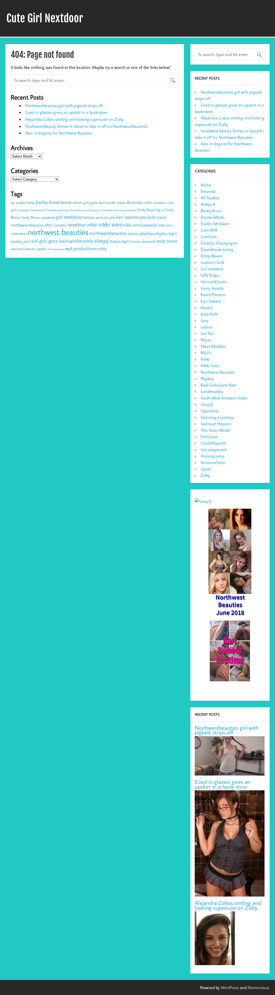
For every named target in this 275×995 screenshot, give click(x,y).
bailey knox (47, 202)
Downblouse (36, 210)
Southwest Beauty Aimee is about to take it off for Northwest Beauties (86, 126)
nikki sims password (140, 225)
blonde (66, 202)
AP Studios (210, 197)
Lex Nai (207, 333)
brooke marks (116, 202)
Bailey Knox (211, 210)
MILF (49, 225)
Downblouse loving (56, 210)
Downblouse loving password (118, 210)
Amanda (208, 191)
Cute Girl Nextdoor (44, 18)
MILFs (206, 352)
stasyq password (143, 241)
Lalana (206, 327)
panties (133, 233)
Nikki (205, 359)
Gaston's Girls (212, 262)
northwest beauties (58, 232)
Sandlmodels (212, 391)
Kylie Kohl (209, 314)
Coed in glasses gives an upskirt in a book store (66, 112)
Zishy (205, 475)
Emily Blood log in (150, 209)
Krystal (206, 307)
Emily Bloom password (38, 217)
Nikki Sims (210, 365)
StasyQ (207, 404)
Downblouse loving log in (85, 210)
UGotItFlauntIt (213, 443)
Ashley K (208, 204)
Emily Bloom (211, 256)
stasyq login (120, 241)
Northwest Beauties (218, 372)
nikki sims (110, 224)
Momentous (258, 987)
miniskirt (60, 225)
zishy (102, 248)
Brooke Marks (213, 217)
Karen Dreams (213, 294)
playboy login (165, 233)
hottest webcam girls (99, 217)
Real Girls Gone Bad (218, 385)
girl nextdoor (69, 217)
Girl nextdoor (212, 268)
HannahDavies (214, 281)
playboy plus (20, 241)
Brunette (134, 202)
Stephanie (210, 410)
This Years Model (215, 430)
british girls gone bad (88, 202)
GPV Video (210, 275)
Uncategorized (213, 449)
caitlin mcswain (154, 202)
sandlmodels (80, 241)
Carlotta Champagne (219, 243)
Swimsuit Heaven (216, 423)
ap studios (18, 202)
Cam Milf (209, 230)
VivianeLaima (56, 249)
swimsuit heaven (23, 248)
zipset (206, 469)
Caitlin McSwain (215, 223)
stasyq (101, 240)
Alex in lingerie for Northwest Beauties (59, 133)
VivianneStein (213, 462)
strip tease (166, 241)
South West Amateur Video (224, 398)
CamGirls (209, 236)
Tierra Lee (209, 436)
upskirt (42, 248)
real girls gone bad (48, 241)
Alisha (206, 184)
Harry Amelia (212, 288)
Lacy (204, 320)
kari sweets (127, 217)
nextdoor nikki (82, 224)
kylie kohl (147, 217)
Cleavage (23, 210)
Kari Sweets (211, 301)
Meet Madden (213, 346)
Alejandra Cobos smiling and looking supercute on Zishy (74, 119)
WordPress (230, 987)
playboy (146, 233)
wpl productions (81, 248)
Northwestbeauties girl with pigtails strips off (64, 105)
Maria (206, 339)
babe (31, 202)
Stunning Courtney (217, 417)
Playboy (207, 378)
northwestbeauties (107, 233)
